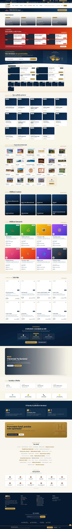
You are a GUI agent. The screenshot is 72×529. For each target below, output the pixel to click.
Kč (50, 0)
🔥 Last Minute (30, 5)
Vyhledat (33, 59)
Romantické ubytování (25, 458)
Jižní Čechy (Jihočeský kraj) (43, 460)
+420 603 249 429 (56, 497)
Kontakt (65, 5)
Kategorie (16, 5)
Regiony (21, 5)
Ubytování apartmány (24, 453)
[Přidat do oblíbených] (18, 281)
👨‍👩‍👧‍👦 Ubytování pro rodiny (40, 499)
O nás (37, 5)
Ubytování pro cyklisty (45, 453)
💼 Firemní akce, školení (40, 505)
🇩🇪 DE (48, 0)
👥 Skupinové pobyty (40, 504)
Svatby (31, 455)
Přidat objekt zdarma (42, 342)
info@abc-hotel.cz (55, 498)
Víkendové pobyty (40, 464)
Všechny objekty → (63, 32)
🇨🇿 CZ (44, 0)
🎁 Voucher (56, 0)
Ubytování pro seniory (45, 451)
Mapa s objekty (23, 499)
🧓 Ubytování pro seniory (40, 500)
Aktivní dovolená (36, 462)
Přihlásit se (42, 516)
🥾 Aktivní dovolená (39, 497)
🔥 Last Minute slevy (24, 498)
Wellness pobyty (41, 446)
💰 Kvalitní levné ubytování (40, 498)
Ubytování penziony (25, 446)
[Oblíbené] (62, 5)
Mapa (34, 5)
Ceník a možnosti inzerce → (31, 342)
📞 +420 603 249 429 (7, 0)
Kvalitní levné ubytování (27, 449)
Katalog (25, 5)
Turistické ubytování (45, 462)
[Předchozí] (6, 285)
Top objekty (37, 453)
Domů (13, 5)
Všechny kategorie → (64, 222)
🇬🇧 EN (46, 0)
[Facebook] (53, 0)
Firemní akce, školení (24, 451)
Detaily (59, 527)
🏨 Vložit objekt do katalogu (63, 0)
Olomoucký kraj (29, 462)
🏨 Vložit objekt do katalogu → (10, 508)
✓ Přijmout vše (50, 527)
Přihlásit (41, 5)
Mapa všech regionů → (63, 192)
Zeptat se (21, 434)
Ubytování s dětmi (31, 453)
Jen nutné (55, 527)
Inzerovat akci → (63, 46)
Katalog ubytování (23, 497)
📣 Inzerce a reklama (24, 504)
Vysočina (50, 451)
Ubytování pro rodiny (36, 451)
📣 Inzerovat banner (63, 146)
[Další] (19, 285)
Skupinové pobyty (50, 446)
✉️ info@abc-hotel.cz (14, 0)
